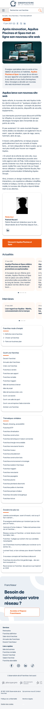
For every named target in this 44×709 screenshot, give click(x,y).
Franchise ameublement (11, 454)
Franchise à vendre (9, 370)
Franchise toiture (9, 498)
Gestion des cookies (7, 704)
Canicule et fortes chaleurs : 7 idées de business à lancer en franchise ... (22, 528)
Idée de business (9, 649)
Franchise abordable (10, 661)
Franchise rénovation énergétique (15, 495)
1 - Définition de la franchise (12, 334)
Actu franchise (13, 16)
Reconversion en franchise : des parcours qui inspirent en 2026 (22, 567)
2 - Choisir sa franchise (11, 338)
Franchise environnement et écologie (16, 461)
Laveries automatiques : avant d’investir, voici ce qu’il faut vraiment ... (21, 517)
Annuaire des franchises (11, 362)
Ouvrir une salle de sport (11, 399)
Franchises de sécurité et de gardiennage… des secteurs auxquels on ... (21, 561)
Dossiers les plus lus (11, 510)
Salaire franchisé (8, 658)
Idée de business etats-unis (12, 392)
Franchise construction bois (12, 457)
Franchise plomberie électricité (14, 484)
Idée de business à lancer (12, 385)
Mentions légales (27, 699)
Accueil (4, 16)
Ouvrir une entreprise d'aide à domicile (16, 403)
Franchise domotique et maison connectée (18, 439)
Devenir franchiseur (10, 642)
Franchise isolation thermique (13, 465)
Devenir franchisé (9, 358)
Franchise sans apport (11, 373)
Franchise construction (11, 435)
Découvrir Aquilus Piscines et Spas (20, 243)
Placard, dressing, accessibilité (13, 424)
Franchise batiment (26, 16)
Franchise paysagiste (10, 476)
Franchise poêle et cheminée (13, 487)
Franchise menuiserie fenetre (13, 446)
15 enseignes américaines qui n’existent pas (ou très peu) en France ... (21, 522)
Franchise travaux (9, 450)
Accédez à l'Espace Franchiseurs (18, 612)
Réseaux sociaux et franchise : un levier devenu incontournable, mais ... (22, 534)
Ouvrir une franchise (11, 353)
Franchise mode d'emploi (13, 328)
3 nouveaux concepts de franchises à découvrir (19, 556)
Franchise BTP (8, 428)
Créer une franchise (10, 366)
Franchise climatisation (11, 431)
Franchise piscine (9, 480)
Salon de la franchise (10, 636)
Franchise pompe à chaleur (12, 491)
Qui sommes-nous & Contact (31, 691)
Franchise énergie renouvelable (14, 442)
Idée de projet (8, 388)
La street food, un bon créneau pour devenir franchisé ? (22, 552)
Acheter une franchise (11, 407)
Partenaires (7, 631)
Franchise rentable (9, 377)
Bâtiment (6, 19)
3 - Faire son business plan (12, 341)
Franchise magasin (9, 381)
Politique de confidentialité (9, 699)
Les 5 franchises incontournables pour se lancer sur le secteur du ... (22, 546)
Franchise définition (10, 633)
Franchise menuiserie (10, 472)
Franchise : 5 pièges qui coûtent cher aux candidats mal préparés (21, 540)
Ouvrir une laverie (9, 396)
